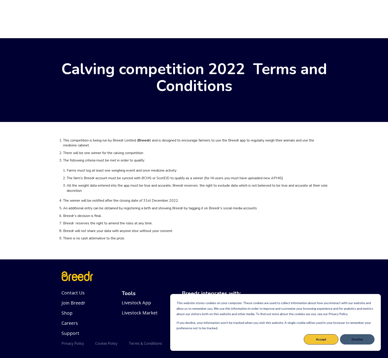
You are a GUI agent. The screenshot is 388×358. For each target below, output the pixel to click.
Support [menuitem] (70, 333)
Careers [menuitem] (70, 323)
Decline (357, 339)
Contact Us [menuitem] (73, 293)
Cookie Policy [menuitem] (106, 343)
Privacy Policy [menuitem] (73, 343)
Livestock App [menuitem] (136, 303)
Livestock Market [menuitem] (140, 313)
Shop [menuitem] (67, 313)
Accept (321, 339)
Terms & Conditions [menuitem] (145, 343)
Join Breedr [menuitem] (73, 303)
